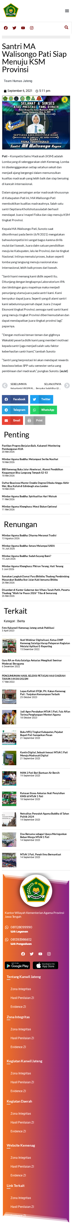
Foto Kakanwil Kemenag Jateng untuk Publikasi (28, 627)
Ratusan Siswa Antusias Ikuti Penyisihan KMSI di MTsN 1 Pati (42, 795)
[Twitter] (14, 28)
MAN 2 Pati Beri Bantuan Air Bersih (40, 772)
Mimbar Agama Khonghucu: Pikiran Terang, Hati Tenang (32, 566)
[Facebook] (6, 28)
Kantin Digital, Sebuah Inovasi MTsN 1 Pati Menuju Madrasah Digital (44, 754)
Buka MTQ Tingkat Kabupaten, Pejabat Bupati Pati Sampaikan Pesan (41, 733)
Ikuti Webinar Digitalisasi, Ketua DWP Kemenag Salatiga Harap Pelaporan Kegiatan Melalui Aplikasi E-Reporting (45, 643)
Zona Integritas (21, 989)
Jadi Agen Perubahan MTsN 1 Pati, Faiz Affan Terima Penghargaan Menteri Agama (45, 713)
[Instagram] (32, 28)
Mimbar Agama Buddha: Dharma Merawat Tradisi (29, 535)
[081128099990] (7, 927)
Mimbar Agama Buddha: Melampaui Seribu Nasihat (30, 459)
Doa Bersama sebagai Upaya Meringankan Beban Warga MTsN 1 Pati (43, 835)
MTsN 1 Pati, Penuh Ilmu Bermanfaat (40, 854)
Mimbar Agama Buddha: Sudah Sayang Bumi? (26, 556)
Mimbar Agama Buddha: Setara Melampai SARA (28, 545)
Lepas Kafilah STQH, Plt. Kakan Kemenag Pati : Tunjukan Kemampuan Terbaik (42, 693)
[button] (67, 11)
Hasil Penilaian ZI (22, 998)
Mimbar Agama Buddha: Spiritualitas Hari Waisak (29, 496)
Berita (21, 621)
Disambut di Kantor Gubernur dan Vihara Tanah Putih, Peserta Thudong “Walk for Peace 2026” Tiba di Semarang (36, 591)
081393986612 (21, 939)
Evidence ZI (18, 1007)
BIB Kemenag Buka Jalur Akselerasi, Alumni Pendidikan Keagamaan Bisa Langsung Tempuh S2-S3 (32, 471)
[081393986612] (7, 940)
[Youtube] (23, 28)
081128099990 (21, 927)
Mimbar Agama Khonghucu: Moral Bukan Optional (29, 506)
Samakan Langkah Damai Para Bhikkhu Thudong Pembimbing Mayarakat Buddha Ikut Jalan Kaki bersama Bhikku (35, 578)
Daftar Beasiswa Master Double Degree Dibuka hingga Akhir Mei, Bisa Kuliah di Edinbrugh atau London (35, 484)
